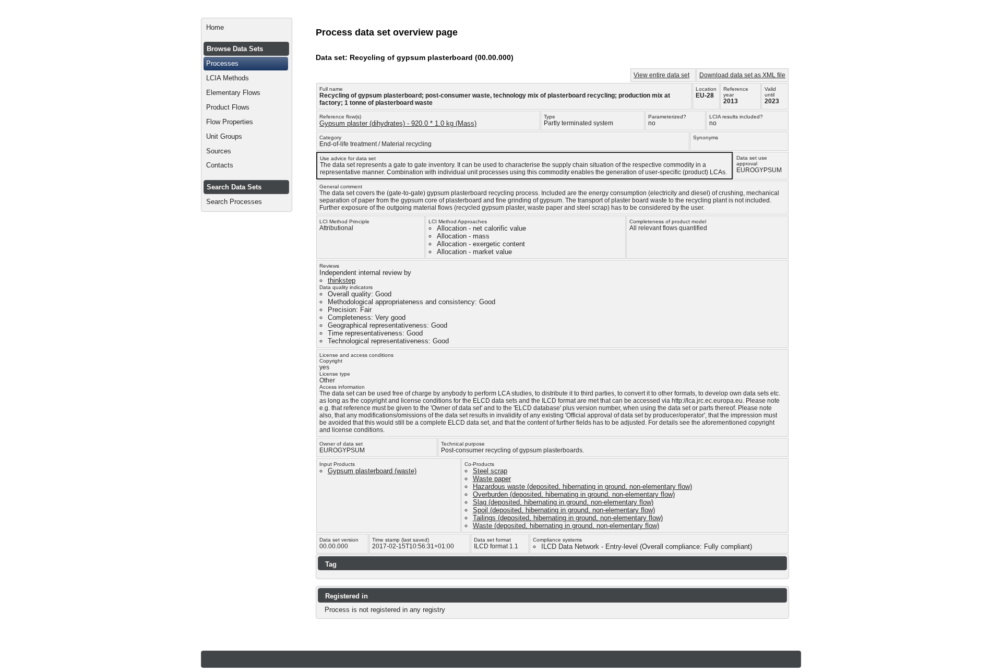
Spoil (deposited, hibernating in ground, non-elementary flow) (564, 510)
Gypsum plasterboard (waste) (372, 471)
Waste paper (492, 479)
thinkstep (341, 280)
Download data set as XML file (742, 75)
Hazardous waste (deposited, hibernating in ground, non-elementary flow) (582, 486)
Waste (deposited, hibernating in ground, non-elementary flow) (566, 526)
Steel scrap (490, 471)
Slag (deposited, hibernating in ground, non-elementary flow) (563, 502)
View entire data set (661, 75)
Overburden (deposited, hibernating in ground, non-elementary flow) (574, 494)
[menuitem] (247, 27)
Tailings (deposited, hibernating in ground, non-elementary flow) (568, 518)
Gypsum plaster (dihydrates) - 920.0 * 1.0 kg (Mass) (397, 123)
